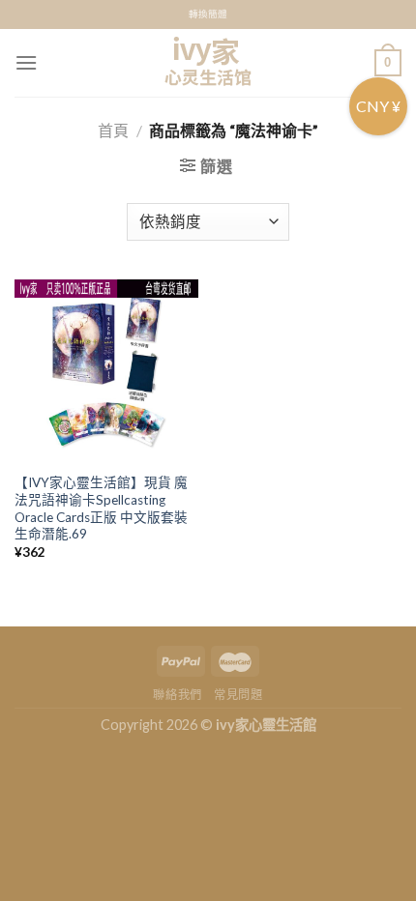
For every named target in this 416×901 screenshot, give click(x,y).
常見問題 (238, 694)
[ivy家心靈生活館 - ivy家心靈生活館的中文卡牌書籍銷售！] (208, 63)
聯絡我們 (177, 694)
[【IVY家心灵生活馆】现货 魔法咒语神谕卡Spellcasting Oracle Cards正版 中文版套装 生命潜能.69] (106, 371)
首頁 (113, 130)
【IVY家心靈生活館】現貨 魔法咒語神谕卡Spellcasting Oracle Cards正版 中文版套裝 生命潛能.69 (101, 508)
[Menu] (26, 62)
